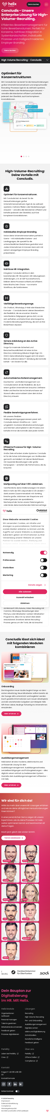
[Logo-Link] (9, 4)
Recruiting (29, 1013)
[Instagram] (3, 1084)
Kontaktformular (8, 1078)
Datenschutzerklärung (9, 1103)
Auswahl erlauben (25, 597)
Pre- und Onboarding (33, 1020)
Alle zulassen (25, 591)
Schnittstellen (30, 1035)
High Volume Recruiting (34, 1017)
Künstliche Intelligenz (33, 1039)
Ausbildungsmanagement (35, 1024)
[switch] (43, 560)
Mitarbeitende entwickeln (11, 1027)
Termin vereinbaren (12, 838)
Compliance (30, 1061)
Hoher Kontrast (7, 1091)
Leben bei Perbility (8, 1053)
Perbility (28, 1053)
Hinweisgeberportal (9, 1108)
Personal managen (9, 1019)
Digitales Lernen (31, 1028)
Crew (3, 1057)
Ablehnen (25, 603)
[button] (21, 156)
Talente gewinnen (8, 1023)
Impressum (5, 1101)
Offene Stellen (31, 1057)
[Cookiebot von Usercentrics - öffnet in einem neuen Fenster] (36, 510)
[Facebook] (9, 1084)
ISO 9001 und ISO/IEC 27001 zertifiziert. (15, 1111)
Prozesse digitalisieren (10, 1034)
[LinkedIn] (15, 1084)
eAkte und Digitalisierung (35, 1031)
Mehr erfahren (10, 713)
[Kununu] (21, 1084)
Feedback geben (8, 1030)
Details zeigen (35, 585)
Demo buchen (33, 4)
